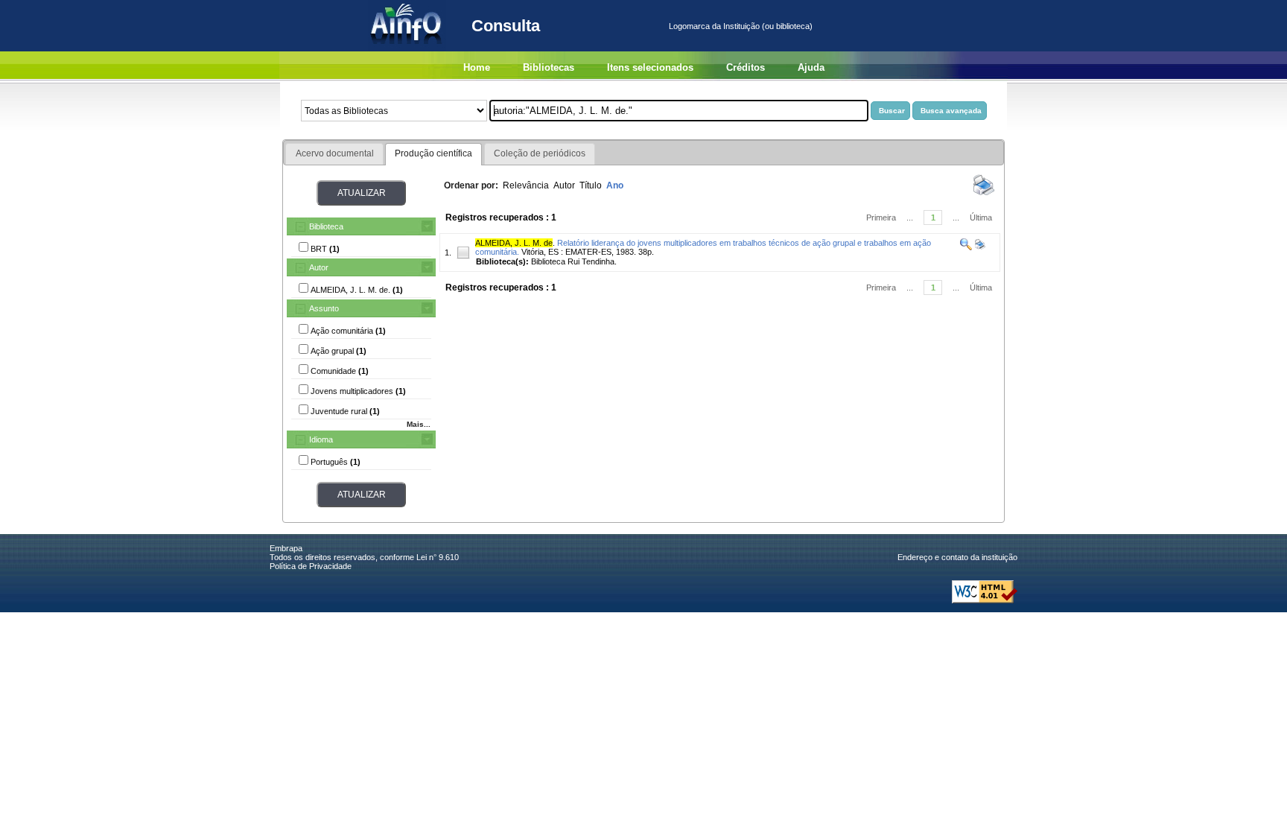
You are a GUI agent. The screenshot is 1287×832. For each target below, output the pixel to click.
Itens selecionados (650, 67)
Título (590, 185)
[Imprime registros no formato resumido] (984, 194)
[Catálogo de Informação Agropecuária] (407, 48)
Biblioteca (326, 226)
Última (981, 217)
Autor (318, 267)
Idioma (321, 439)
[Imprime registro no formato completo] (979, 247)
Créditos (745, 67)
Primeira (881, 217)
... (909, 217)
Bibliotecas (548, 67)
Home (476, 67)
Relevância (526, 185)
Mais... (418, 424)
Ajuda (811, 67)
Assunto (324, 308)
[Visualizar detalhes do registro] (966, 247)
